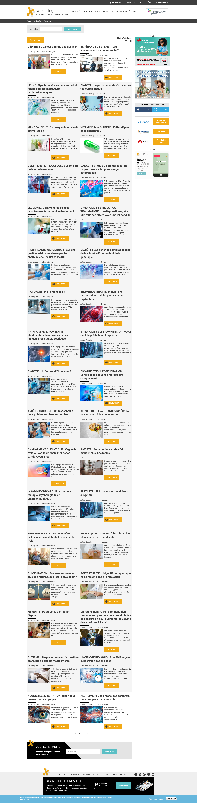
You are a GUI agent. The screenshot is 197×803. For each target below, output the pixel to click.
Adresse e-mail (72, 748)
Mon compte (163, 2)
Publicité (106, 774)
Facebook (135, 774)
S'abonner (109, 752)
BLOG (134, 12)
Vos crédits (161, 132)
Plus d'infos (24, 799)
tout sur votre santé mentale (161, 122)
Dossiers (88, 12)
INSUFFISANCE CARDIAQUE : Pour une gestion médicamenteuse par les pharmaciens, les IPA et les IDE (51, 253)
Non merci (171, 799)
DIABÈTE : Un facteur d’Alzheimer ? (49, 371)
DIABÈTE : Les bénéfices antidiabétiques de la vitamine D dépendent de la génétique (105, 253)
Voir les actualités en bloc (131, 41)
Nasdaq (150, 10)
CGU (115, 774)
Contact (123, 774)
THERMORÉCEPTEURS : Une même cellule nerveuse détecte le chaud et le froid (51, 537)
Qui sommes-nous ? (90, 774)
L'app (141, 2)
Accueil (29, 21)
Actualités (75, 12)
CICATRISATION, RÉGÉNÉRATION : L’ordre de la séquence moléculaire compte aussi (102, 375)
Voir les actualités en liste (126, 41)
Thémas (149, 2)
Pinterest (144, 774)
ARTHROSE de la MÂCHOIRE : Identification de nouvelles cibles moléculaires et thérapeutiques (48, 335)
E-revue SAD (131, 2)
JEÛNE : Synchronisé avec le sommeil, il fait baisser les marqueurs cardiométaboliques (52, 89)
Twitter (140, 774)
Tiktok (148, 774)
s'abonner (123, 785)
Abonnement (102, 12)
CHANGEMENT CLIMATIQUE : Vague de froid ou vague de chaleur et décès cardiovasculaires (52, 453)
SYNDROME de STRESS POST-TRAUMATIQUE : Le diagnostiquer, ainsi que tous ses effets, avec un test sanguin (105, 211)
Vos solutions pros (161, 141)
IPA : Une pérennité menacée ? (46, 291)
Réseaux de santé (120, 12)
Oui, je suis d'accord (156, 799)
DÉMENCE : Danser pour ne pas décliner (52, 46)
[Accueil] (31, 12)
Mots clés (34, 29)
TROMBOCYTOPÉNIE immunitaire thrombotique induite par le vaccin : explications (102, 295)
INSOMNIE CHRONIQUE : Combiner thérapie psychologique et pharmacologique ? (49, 495)
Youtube (153, 774)
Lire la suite (59, 71)
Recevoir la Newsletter (152, 105)
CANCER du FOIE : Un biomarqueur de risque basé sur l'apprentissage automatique (103, 169)
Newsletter (74, 774)
